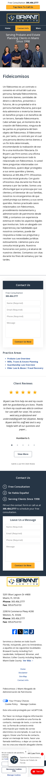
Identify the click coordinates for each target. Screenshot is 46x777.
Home (7, 28)
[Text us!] (37, 772)
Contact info (23, 680)
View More (23, 454)
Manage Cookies (28, 704)
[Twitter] (20, 631)
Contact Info (23, 28)
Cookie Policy (11, 704)
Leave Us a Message (23, 520)
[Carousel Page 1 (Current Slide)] (12, 445)
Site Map (23, 676)
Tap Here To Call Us (23, 7)
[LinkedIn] (25, 631)
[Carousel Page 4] (28, 445)
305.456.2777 (18, 601)
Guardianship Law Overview (21, 365)
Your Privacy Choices (19, 700)
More (38, 28)
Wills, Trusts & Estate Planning (22, 361)
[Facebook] (14, 631)
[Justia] (31, 631)
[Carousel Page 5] (34, 445)
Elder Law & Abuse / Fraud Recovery (25, 368)
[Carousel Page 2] (17, 445)
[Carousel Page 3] (23, 445)
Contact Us (23, 478)
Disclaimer (23, 672)
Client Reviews (23, 383)
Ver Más (27, 660)
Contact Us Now (23, 341)
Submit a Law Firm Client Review (23, 464)
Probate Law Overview (18, 358)
